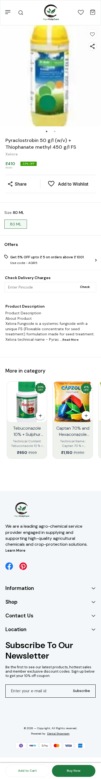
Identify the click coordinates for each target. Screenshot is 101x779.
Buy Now (73, 770)
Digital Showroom (58, 733)
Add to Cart (27, 770)
